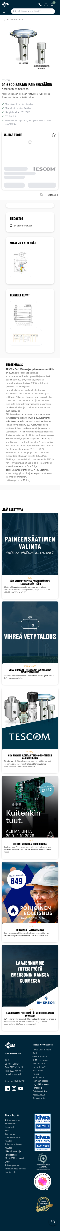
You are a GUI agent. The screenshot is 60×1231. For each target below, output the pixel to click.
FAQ (7, 1130)
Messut (35, 1074)
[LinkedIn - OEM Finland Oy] (7, 1088)
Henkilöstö (10, 1127)
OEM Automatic (39, 1056)
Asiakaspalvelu (12, 1120)
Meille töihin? (39, 1067)
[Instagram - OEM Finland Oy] (14, 1088)
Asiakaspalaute (12, 1165)
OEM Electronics (40, 1060)
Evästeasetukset (40, 1091)
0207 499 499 (16, 1067)
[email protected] (13, 1074)
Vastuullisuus (38, 1094)
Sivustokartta (38, 1098)
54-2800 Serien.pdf (23, 225)
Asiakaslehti (38, 1070)
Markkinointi (38, 1077)
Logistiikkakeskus (40, 1084)
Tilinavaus (10, 1134)
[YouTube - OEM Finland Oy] (20, 1088)
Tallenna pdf (52, 194)
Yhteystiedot (11, 1123)
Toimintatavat (38, 1063)
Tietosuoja (37, 1087)
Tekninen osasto (40, 1080)
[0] (52, 4)
